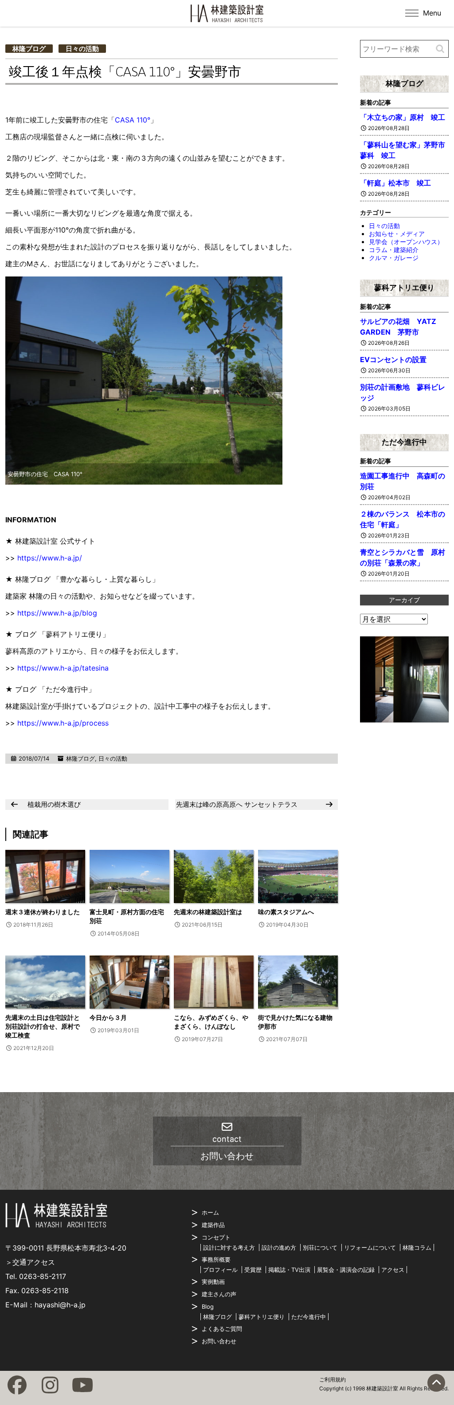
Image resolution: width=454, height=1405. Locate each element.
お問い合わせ (219, 1341)
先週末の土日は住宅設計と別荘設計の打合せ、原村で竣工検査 (42, 1026)
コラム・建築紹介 (394, 249)
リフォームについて (370, 1247)
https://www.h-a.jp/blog (57, 612)
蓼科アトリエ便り (404, 287)
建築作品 (213, 1224)
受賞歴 (253, 1269)
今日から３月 (108, 1017)
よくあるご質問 (222, 1328)
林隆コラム (417, 1247)
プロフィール (220, 1269)
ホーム (210, 1212)
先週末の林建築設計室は (208, 912)
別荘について (320, 1247)
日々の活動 (82, 48)
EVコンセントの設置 (393, 359)
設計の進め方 (279, 1247)
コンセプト (216, 1237)
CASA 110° (132, 119)
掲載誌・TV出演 (289, 1269)
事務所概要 (216, 1259)
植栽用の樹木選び (54, 804)
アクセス (392, 1269)
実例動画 (213, 1281)
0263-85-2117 (42, 1276)
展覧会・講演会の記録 (346, 1269)
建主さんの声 (219, 1294)
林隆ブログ (29, 48)
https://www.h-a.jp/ (49, 557)
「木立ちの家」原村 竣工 (402, 117)
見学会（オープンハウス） (406, 241)
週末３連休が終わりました (42, 912)
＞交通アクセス (30, 1262)
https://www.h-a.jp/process (63, 722)
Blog (208, 1306)
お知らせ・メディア (397, 233)
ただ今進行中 (404, 442)
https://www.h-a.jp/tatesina (63, 667)
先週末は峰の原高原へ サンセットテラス (236, 804)
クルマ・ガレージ (394, 257)
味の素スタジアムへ (286, 912)
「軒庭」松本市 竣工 (395, 182)
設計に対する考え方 (229, 1247)
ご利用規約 (332, 1379)
